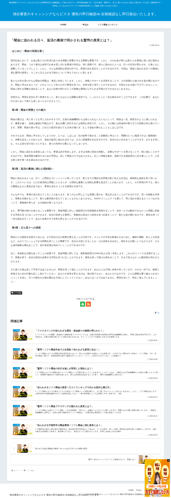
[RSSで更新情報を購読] (88, 304)
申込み (139, 490)
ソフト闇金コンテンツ (153, 490)
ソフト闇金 (17, 293)
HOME (131, 490)
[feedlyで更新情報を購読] (82, 304)
